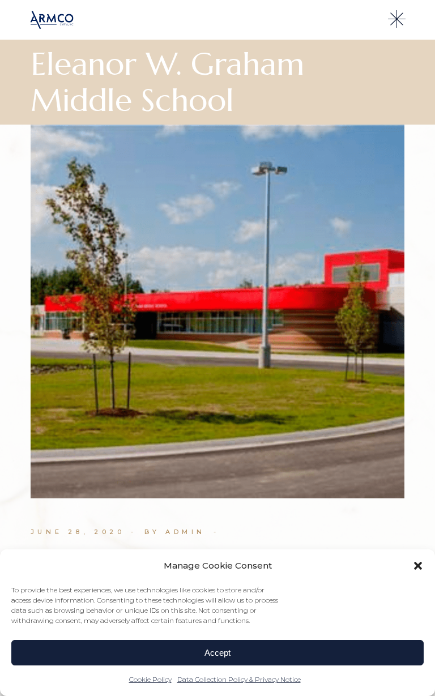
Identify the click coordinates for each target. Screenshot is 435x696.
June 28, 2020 (78, 532)
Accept (217, 652)
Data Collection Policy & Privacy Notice (239, 679)
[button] (418, 565)
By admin (175, 532)
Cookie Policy (150, 679)
